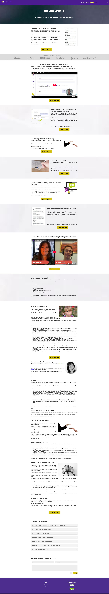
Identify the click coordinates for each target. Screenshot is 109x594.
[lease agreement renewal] (40, 171)
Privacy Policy (46, 584)
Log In (96, 2)
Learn (87, 2)
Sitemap (45, 586)
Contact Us (45, 582)
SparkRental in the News (72, 582)
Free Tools (82, 2)
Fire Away (75, 573)
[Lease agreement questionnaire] (40, 118)
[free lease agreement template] (70, 45)
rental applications (39, 366)
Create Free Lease (46, 49)
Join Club (91, 2)
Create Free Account (54, 512)
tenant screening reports (49, 366)
